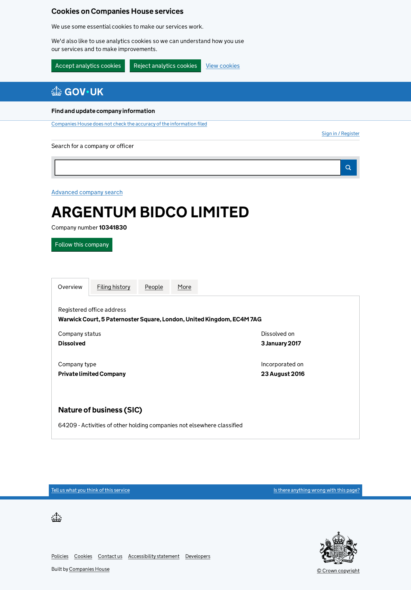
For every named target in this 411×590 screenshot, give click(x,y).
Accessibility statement (153, 556)
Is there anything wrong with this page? (317, 490)
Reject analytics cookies (165, 65)
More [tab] (184, 287)
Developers (197, 556)
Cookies (83, 556)
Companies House (89, 569)
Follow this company (82, 244)
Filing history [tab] (113, 287)
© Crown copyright (338, 571)
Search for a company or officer (92, 146)
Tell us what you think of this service (90, 490)
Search (349, 168)
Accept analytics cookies (88, 65)
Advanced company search (87, 192)
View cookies (223, 66)
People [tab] (154, 287)
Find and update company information (103, 111)
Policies (59, 556)
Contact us (110, 556)
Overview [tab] (70, 287)
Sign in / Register (341, 133)
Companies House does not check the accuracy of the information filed (129, 124)
